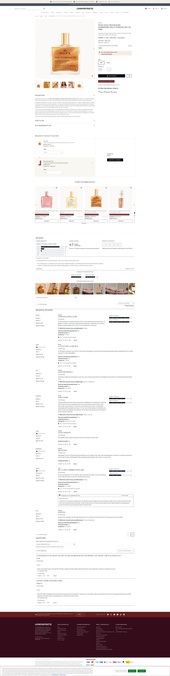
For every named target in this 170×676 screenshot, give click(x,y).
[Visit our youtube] (117, 614)
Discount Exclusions (62, 630)
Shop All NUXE (52, 16)
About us (98, 627)
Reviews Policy (80, 635)
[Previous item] (36, 205)
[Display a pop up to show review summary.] (46, 216)
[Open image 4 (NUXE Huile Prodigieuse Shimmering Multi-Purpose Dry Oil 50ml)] (63, 84)
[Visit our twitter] (111, 614)
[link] (156, 8)
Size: (99, 59)
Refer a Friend (99, 644)
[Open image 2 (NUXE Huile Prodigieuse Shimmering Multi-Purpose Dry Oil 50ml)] (46, 84)
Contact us (60, 636)
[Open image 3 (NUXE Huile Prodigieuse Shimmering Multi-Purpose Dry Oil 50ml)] (55, 84)
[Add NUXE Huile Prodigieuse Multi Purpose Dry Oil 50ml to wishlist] (81, 187)
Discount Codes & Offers (102, 635)
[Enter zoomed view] (92, 76)
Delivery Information (62, 633)
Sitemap (98, 643)
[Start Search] (44, 8)
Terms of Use (63, 674)
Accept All (141, 670)
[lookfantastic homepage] (85, 8)
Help (59, 627)
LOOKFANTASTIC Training (121, 631)
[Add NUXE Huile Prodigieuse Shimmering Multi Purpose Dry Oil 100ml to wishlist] (106, 187)
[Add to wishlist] (129, 75)
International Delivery (62, 635)
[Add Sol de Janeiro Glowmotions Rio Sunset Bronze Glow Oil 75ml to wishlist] (130, 187)
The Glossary (99, 628)
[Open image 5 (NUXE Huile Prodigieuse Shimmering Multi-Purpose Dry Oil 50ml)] (71, 84)
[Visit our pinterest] (124, 614)
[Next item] (134, 205)
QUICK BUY (46, 221)
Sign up (80, 614)
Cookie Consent (38, 637)
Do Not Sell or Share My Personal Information (42, 639)
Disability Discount (100, 636)
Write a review (113, 37)
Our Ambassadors (100, 638)
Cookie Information (81, 630)
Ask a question (121, 37)
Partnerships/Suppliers (101, 641)
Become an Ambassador (101, 647)
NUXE (46, 16)
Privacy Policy (80, 628)
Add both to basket (115, 160)
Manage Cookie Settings (121, 670)
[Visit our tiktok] (120, 614)
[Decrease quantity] (100, 69)
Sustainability (80, 633)
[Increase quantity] (109, 69)
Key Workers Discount (101, 646)
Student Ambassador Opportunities (104, 649)
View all (130, 45)
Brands (41, 16)
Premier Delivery (61, 638)
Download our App (62, 628)
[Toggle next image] (94, 49)
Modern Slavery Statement (83, 631)
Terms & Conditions (81, 627)
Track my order (61, 639)
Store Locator (119, 627)
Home (36, 16)
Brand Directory (99, 630)
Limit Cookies (132, 670)
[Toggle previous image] (36, 49)
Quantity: (101, 66)
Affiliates (98, 639)
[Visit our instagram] (114, 614)
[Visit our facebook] (107, 614)
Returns (59, 631)
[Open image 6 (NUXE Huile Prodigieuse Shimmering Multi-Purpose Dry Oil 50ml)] (80, 84)
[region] (85, 671)
